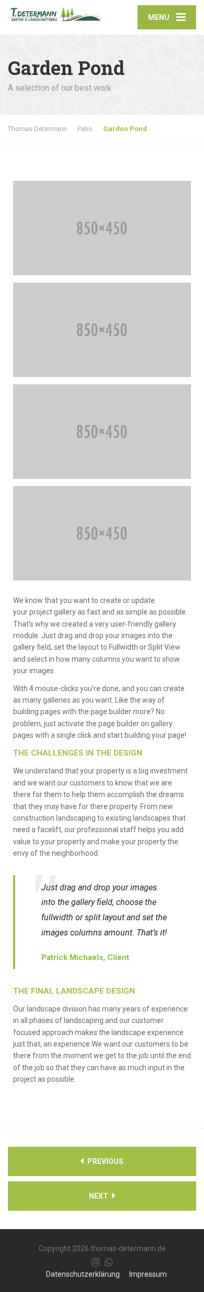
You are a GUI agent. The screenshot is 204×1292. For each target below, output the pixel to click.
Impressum (148, 1274)
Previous (104, 1161)
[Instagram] (95, 1261)
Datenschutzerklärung (83, 1274)
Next (99, 1196)
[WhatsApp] (109, 1261)
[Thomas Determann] (55, 10)
